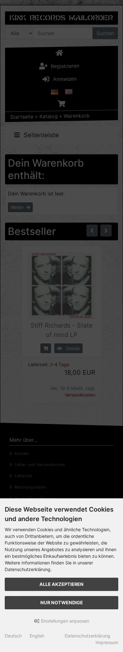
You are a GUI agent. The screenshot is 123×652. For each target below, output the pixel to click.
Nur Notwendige (61, 602)
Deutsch (13, 635)
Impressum (107, 642)
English (37, 635)
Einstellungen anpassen (64, 621)
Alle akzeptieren (61, 584)
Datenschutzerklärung (87, 635)
